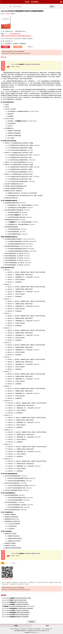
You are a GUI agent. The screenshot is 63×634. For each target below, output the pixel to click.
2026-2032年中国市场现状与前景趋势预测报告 (15, 614)
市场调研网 (34, 2)
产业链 (30, 93)
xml (38, 632)
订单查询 (18, 46)
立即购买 (5, 46)
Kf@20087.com (9, 41)
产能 (13, 222)
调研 (8, 93)
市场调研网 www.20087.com (30, 632)
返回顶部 (31, 621)
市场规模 (21, 121)
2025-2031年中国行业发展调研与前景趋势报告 (15, 604)
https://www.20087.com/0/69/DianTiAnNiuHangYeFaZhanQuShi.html (16, 53)
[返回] (1, 2)
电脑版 (47, 625)
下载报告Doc (30, 46)
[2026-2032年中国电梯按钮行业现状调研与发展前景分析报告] (8, 67)
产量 (17, 214)
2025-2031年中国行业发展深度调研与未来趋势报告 (17, 608)
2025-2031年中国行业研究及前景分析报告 (15, 602)
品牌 (35, 195)
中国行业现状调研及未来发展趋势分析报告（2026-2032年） (18, 606)
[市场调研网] (61, 2)
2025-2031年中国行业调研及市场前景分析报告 (14, 600)
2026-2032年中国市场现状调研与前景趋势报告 (16, 612)
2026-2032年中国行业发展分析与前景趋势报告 (15, 610)
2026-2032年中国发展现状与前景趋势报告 (15, 616)
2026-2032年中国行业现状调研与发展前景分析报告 (25, 64)
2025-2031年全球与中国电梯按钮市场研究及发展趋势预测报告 (30, 89)
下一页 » (13, 563)
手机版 (27, 2)
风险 (21, 76)
